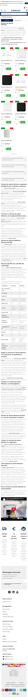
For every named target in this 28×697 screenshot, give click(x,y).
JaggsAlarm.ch (16, 673)
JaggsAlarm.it (16, 674)
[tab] (14, 159)
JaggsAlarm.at (11, 673)
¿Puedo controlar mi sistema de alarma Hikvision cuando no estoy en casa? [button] (13, 159)
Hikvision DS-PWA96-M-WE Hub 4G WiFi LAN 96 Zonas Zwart (21, 113)
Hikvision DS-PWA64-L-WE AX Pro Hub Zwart (7, 87)
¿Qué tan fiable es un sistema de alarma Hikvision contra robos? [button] (13, 172)
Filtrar (8, 20)
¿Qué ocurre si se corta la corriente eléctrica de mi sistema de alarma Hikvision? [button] (13, 166)
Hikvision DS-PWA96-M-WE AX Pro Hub (18, 42)
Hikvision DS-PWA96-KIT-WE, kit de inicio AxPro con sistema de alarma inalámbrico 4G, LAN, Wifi (21, 87)
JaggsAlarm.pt (16, 675)
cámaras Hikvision (12, 238)
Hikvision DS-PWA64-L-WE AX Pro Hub (21, 60)
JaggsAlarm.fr (12, 674)
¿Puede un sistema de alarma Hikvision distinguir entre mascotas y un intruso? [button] (13, 179)
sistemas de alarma (13, 461)
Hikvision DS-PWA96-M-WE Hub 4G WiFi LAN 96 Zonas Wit (7, 113)
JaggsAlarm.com (13, 670)
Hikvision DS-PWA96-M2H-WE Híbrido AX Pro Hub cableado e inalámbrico (7, 140)
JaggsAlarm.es (11, 675)
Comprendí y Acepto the (12, 584)
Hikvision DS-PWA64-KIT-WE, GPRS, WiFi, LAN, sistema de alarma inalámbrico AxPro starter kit (7, 60)
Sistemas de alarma (7, 16)
